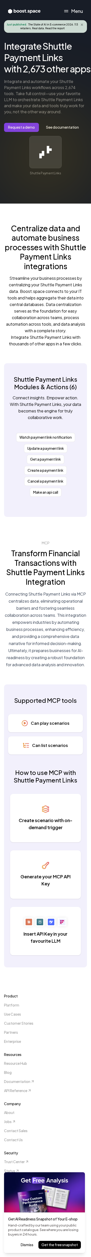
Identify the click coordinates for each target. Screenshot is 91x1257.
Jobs (8, 1121)
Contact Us (13, 1139)
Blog (8, 1072)
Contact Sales (16, 1130)
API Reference (15, 1090)
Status (9, 1170)
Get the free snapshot (59, 1244)
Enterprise (12, 1041)
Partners (11, 1032)
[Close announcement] (82, 25)
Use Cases (12, 1014)
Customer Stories (18, 1023)
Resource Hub (15, 1063)
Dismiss (27, 1244)
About (9, 1112)
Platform (11, 1005)
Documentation (17, 1081)
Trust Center (14, 1161)
